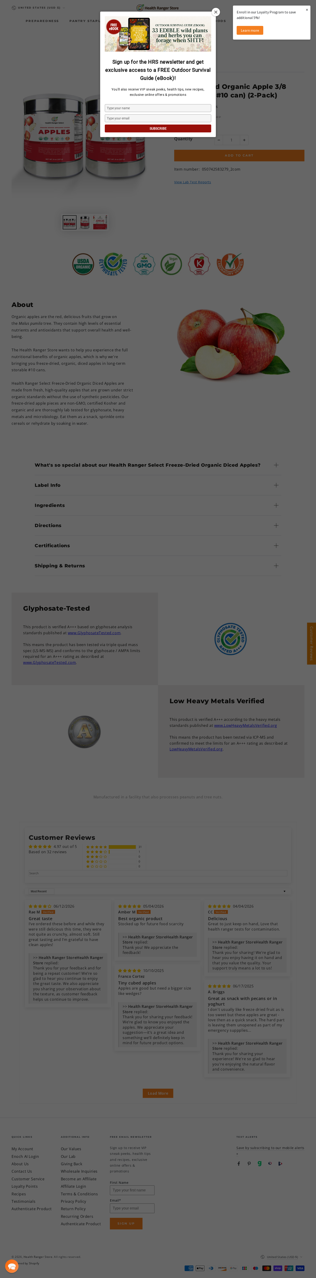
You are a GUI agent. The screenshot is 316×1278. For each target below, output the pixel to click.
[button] (12, 1266)
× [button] (307, 9)
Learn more (250, 30)
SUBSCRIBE (158, 128)
